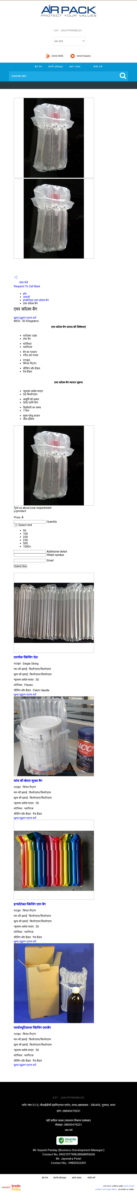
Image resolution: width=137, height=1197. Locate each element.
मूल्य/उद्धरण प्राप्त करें (25, 317)
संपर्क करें (97, 66)
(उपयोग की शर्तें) (129, 1186)
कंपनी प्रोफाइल (55, 66)
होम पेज (38, 66)
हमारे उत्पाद (74, 66)
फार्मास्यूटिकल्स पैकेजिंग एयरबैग (32, 1028)
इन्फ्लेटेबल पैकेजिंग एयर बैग (30, 904)
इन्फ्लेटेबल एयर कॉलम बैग (36, 300)
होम (25, 293)
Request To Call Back (27, 286)
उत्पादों (26, 297)
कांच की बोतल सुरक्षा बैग (28, 781)
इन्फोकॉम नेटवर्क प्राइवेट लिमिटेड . (106, 1189)
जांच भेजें (23, 282)
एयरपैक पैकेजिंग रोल (26, 657)
